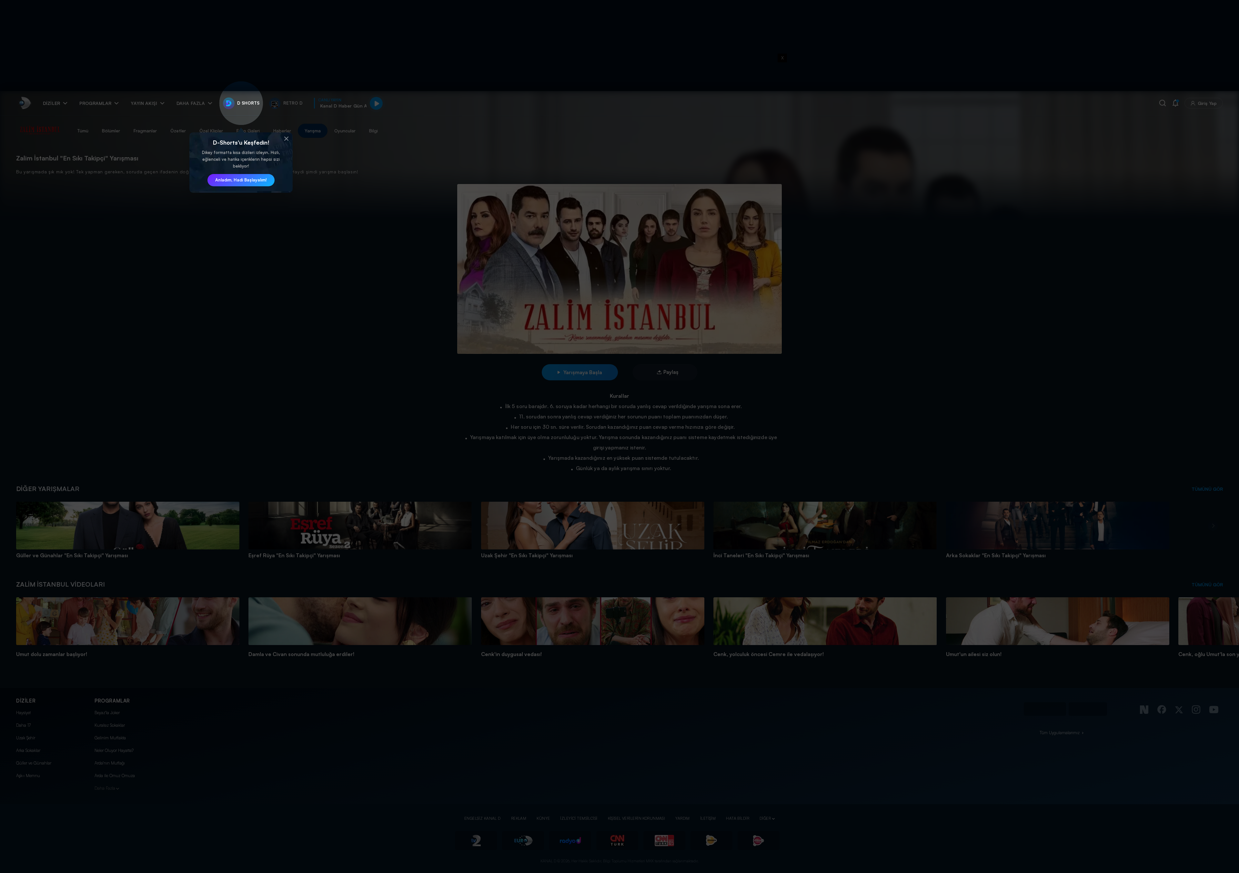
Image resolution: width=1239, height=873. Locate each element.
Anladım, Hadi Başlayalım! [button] (241, 179)
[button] (286, 139)
